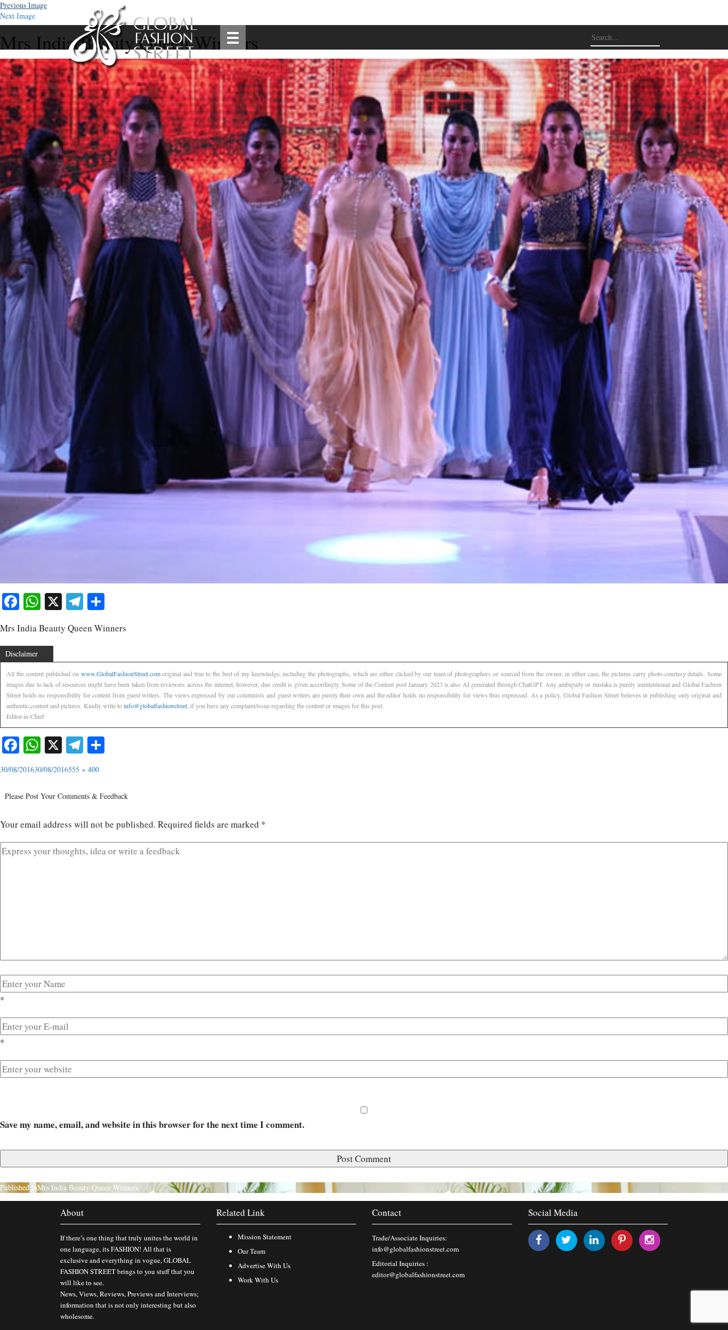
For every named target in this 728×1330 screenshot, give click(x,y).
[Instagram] (649, 1239)
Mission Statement (265, 1236)
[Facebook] (538, 1239)
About (72, 1212)
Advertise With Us (264, 1265)
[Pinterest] (622, 1239)
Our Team (251, 1251)
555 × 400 (83, 769)
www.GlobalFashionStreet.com (120, 673)
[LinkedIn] (593, 1239)
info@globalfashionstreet (155, 705)
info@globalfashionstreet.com (415, 1249)
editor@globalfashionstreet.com (418, 1274)
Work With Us (258, 1280)
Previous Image (23, 5)
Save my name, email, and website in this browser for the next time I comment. (152, 1124)
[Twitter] (566, 1239)
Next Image (17, 16)
